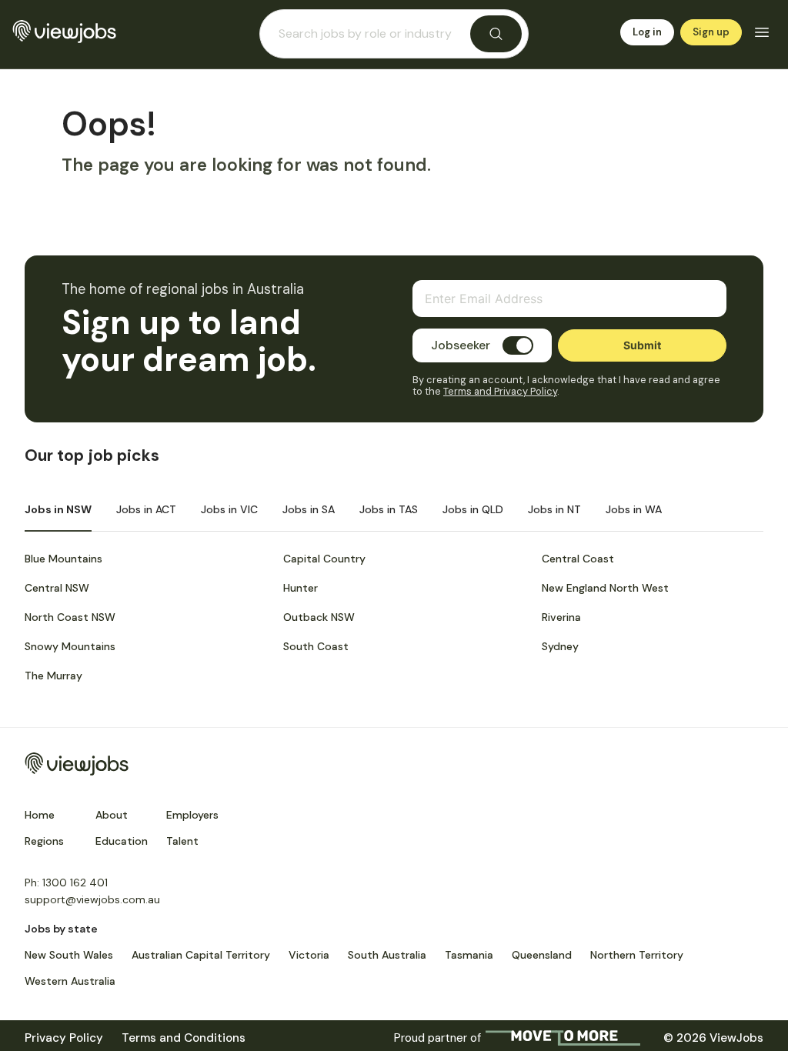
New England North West (605, 588)
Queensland (542, 955)
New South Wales (69, 955)
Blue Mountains (63, 559)
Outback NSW (319, 617)
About (111, 815)
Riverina (561, 617)
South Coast (316, 646)
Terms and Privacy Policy (500, 391)
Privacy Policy (64, 1038)
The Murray (53, 675)
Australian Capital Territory (201, 955)
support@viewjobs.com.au (92, 899)
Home (40, 815)
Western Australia (70, 981)
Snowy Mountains (70, 646)
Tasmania (469, 955)
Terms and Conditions (183, 1038)
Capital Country (324, 559)
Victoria (309, 955)
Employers (192, 815)
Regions (44, 841)
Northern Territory (636, 955)
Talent (182, 841)
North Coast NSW (70, 617)
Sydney (560, 646)
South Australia (387, 955)
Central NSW (57, 588)
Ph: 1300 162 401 (66, 882)
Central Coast (578, 559)
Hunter (300, 588)
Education (121, 841)
